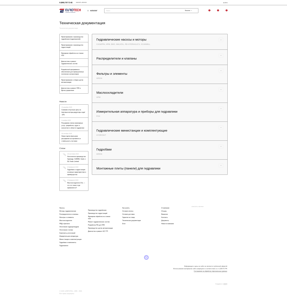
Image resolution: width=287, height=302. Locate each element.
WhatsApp (152, 257)
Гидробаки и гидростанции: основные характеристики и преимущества (76, 172)
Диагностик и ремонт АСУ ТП (98, 231)
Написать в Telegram (208, 225)
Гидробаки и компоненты (67, 242)
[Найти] (195, 10)
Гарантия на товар (128, 217)
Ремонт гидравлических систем (99, 222)
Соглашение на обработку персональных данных (210, 271)
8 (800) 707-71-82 (65, 2)
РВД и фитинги (64, 223)
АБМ (225, 284)
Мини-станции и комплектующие (70, 239)
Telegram (129, 257)
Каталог (63, 203)
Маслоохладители (65, 220)
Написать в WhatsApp (196, 225)
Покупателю (127, 203)
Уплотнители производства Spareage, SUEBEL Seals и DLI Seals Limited (76, 159)
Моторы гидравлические (67, 211)
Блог (124, 223)
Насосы (62, 208)
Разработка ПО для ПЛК (96, 225)
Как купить (126, 208)
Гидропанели (63, 245)
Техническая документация (131, 220)
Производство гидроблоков (97, 210)
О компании (165, 208)
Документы (165, 220)
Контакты (164, 217)
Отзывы (164, 211)
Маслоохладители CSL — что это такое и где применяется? (76, 185)
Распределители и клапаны (68, 214)
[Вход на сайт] (83, 291)
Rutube (140, 257)
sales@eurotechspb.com (200, 211)
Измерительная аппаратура (68, 236)
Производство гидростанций (97, 213)
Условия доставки (128, 214)
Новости (62, 102)
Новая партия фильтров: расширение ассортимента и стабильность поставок (71, 138)
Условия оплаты (127, 211)
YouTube (135, 257)
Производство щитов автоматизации (100, 228)
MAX (146, 257)
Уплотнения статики (66, 230)
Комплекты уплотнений (67, 233)
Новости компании (167, 223)
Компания (165, 203)
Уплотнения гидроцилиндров (69, 227)
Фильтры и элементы (66, 217)
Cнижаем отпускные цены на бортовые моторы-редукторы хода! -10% (73, 112)
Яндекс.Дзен (157, 257)
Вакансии (164, 214)
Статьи (62, 148)
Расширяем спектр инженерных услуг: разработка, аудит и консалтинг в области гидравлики (72, 125)
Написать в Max (220, 225)
